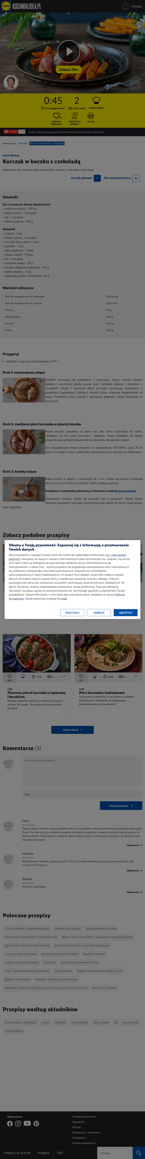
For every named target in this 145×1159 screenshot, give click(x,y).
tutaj (64, 598)
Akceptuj (125, 612)
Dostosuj (72, 612)
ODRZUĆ (99, 612)
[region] (72, 579)
